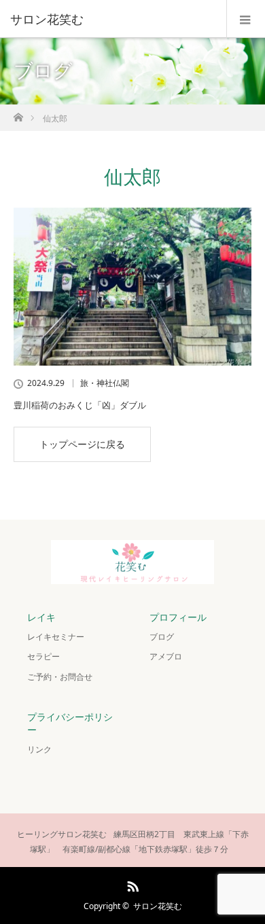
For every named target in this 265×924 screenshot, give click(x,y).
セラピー (43, 656)
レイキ (41, 617)
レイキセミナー (55, 636)
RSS (131, 884)
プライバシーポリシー (70, 723)
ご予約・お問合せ (59, 676)
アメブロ (165, 656)
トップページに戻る (82, 444)
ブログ (161, 636)
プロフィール (178, 617)
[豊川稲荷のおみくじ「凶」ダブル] (132, 287)
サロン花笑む (157, 906)
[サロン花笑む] (112, 19)
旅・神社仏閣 (104, 383)
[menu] (245, 19)
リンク (39, 749)
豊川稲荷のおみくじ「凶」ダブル (80, 405)
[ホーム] (18, 114)
